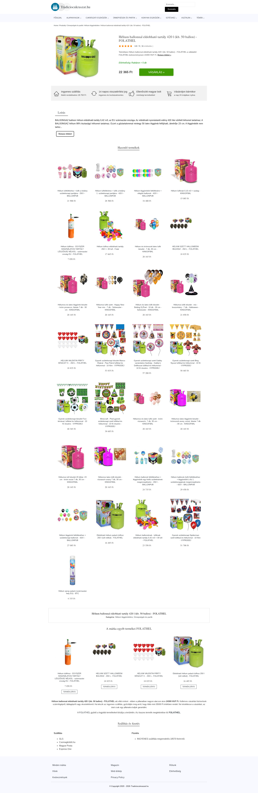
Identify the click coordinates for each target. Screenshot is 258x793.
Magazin (115, 765)
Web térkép (116, 771)
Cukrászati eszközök (96, 18)
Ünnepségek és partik (124, 18)
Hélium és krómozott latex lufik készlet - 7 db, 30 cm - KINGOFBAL (148, 248)
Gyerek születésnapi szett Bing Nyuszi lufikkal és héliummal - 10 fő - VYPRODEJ (185, 363)
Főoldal (58, 18)
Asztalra (185, 18)
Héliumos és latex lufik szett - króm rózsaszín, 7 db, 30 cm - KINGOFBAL (148, 421)
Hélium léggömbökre (92, 25)
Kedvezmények (59, 777)
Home (56, 25)
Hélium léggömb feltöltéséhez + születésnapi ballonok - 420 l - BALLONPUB (72, 537)
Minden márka (59, 765)
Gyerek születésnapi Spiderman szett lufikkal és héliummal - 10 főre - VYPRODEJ (185, 537)
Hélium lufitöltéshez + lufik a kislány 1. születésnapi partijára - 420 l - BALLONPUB (110, 193)
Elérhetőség (175, 771)
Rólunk (172, 765)
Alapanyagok (73, 18)
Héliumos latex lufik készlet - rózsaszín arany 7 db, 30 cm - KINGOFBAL (110, 479)
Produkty (62, 25)
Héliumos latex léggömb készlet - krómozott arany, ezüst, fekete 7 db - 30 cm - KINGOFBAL (185, 421)
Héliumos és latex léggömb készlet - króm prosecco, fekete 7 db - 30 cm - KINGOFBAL (72, 307)
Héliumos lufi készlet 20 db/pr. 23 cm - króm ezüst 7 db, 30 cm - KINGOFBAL (72, 479)
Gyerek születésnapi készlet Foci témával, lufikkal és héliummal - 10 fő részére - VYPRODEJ (72, 421)
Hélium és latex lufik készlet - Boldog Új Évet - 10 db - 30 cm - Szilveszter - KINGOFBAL (148, 307)
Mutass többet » (164, 55)
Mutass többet (65, 134)
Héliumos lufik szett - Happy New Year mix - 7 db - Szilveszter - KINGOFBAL (110, 307)
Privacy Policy (117, 777)
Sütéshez (170, 18)
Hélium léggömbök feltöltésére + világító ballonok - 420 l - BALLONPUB (148, 193)
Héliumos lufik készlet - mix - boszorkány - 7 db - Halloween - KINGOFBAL (185, 307)
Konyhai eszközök (150, 18)
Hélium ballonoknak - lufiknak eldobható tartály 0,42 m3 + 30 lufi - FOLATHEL (147, 537)
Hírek (55, 771)
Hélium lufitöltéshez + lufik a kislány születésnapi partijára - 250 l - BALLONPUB (72, 193)
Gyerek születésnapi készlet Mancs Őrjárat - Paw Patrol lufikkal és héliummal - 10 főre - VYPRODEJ (110, 363)
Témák (200, 18)
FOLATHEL (123, 55)
